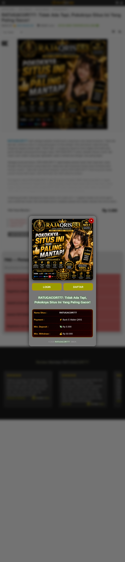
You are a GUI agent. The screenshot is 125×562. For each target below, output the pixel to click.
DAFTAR (78, 287)
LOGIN (47, 287)
